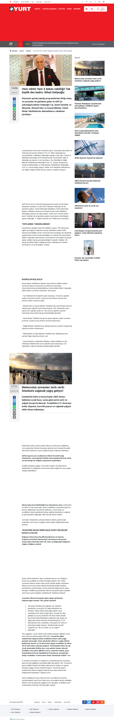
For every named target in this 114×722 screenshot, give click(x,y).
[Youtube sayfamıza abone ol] (93, 702)
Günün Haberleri (25, 1)
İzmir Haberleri (15, 712)
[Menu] (86, 9)
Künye (44, 702)
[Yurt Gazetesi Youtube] (91, 2)
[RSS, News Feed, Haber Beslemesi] (102, 702)
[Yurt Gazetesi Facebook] (82, 2)
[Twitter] (14, 102)
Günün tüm (98, 44)
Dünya (69, 9)
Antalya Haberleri (35, 712)
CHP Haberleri (15, 709)
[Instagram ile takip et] (98, 702)
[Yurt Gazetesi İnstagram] (95, 2)
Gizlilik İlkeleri (58, 702)
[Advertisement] (57, 27)
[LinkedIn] (14, 105)
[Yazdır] (14, 115)
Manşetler (16, 1)
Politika (61, 9)
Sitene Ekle (39, 1)
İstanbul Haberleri (72, 709)
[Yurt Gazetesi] (20, 9)
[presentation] (16, 44)
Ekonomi (76, 9)
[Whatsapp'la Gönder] (14, 108)
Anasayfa (37, 702)
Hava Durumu (47, 1)
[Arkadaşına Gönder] (14, 112)
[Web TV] (99, 2)
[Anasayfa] (10, 1)
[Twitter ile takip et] (89, 702)
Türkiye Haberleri (54, 709)
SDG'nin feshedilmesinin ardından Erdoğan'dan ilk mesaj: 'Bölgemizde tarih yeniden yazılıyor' (55, 44)
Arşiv (32, 1)
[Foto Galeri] (104, 2)
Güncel (38, 9)
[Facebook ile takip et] (84, 702)
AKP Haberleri (34, 709)
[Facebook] (14, 98)
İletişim (50, 702)
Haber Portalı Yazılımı (18, 719)
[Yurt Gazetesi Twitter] (87, 2)
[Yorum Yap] (14, 118)
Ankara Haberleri (91, 709)
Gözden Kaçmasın (49, 9)
